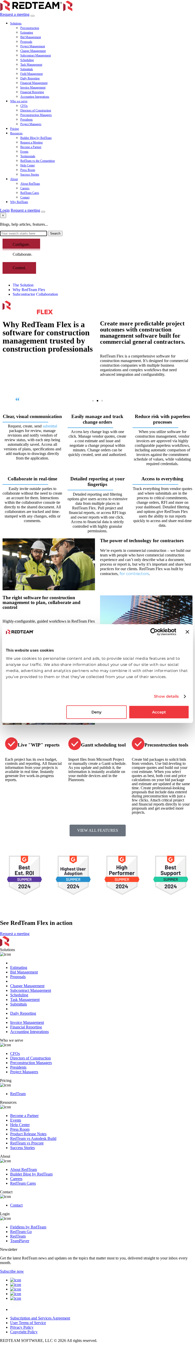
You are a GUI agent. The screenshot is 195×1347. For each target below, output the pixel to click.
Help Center (27, 165)
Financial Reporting (32, 92)
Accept (159, 712)
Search (55, 233)
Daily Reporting (30, 78)
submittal (50, 426)
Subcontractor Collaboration (35, 294)
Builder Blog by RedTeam (36, 138)
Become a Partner (30, 147)
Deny (96, 712)
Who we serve (18, 101)
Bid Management (30, 37)
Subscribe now (12, 1271)
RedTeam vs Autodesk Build (33, 1138)
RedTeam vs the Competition (37, 161)
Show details (166, 696)
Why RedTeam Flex (29, 290)
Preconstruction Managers (36, 115)
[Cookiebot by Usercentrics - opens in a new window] (154, 632)
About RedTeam (30, 183)
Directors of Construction (35, 110)
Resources (16, 133)
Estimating (26, 32)
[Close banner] (187, 632)
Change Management (33, 51)
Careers (24, 188)
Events (24, 151)
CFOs (24, 106)
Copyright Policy (24, 1332)
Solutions (16, 23)
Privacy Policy (22, 1327)
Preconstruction (29, 28)
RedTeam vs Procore (27, 1143)
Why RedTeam (19, 202)
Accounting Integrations (34, 96)
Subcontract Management (35, 55)
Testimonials (27, 156)
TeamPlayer (19, 1241)
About (14, 179)
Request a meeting (14, 14)
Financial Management (33, 83)
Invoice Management (32, 87)
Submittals (26, 69)
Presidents (26, 119)
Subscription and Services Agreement (40, 1318)
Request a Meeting (31, 142)
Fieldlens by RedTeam (28, 1227)
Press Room (27, 170)
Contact (24, 197)
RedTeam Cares (29, 193)
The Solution (23, 285)
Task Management (31, 64)
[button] (93, 401)
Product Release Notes (28, 1134)
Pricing (14, 129)
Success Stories (29, 174)
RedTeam (18, 1094)
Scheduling (27, 60)
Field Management (31, 74)
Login (5, 210)
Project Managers (30, 124)
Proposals (26, 42)
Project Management (32, 46)
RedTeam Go (21, 1231)
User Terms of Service (28, 1323)
